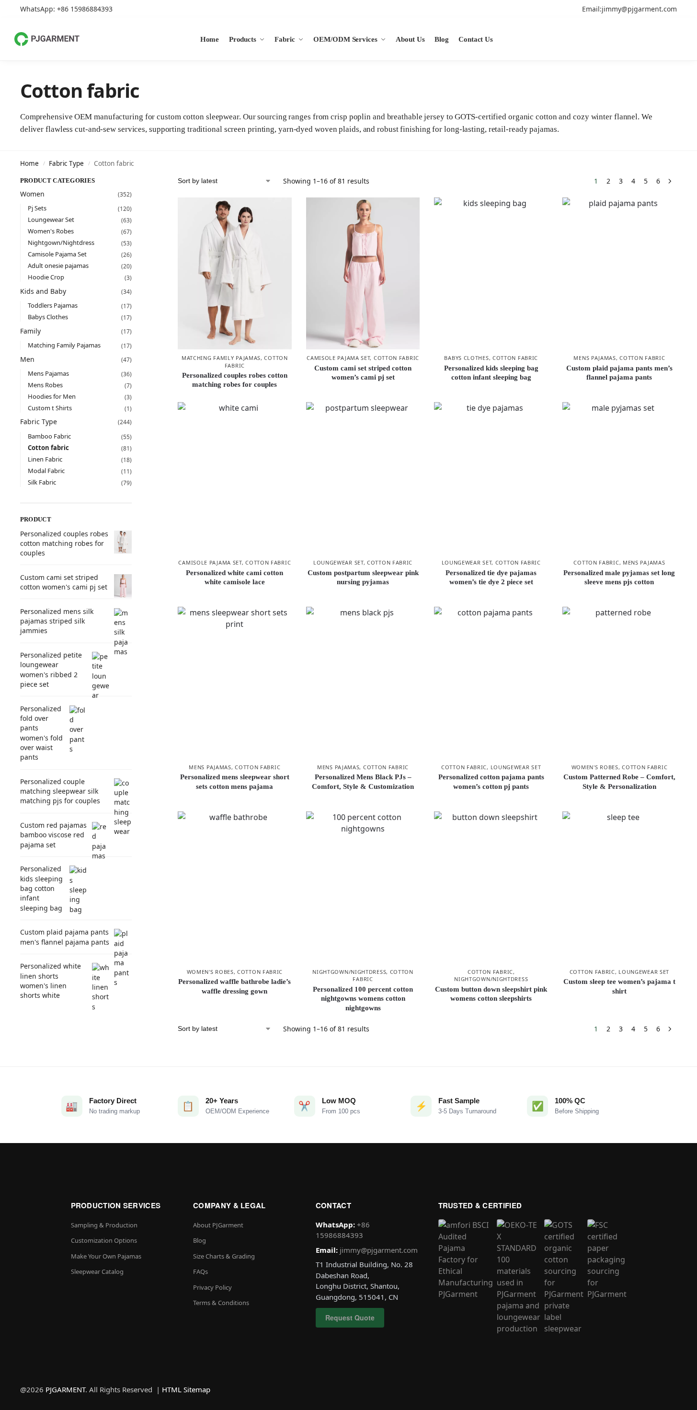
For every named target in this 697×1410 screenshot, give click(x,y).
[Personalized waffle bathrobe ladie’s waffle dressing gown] (235, 887)
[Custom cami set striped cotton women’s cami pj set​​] (363, 273)
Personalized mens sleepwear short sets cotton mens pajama (234, 781)
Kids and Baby (43, 291)
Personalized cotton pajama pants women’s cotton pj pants (491, 781)
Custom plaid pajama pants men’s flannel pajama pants (619, 372)
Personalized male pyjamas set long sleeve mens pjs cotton (619, 577)
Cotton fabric (396, 357)
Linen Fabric (45, 459)
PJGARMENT (65, 1389)
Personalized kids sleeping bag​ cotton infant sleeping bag (491, 372)
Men (27, 359)
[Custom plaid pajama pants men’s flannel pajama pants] (619, 273)
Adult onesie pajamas (58, 265)
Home (29, 163)
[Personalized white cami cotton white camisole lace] (235, 478)
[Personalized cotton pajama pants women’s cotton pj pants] (491, 683)
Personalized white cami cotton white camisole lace (234, 577)
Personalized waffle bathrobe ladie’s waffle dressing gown (234, 986)
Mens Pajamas (594, 357)
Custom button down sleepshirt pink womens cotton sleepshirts (491, 994)
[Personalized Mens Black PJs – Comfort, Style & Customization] (363, 683)
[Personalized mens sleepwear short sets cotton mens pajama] (235, 683)
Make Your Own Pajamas (106, 1256)
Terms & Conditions (221, 1302)
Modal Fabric (46, 470)
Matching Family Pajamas (221, 357)
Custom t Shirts (50, 408)
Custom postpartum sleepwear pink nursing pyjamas (363, 577)
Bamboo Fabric (49, 436)
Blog (199, 1240)
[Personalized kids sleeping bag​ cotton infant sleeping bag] (491, 273)
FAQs (200, 1271)
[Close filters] (134, 182)
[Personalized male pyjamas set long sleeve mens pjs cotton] (619, 478)
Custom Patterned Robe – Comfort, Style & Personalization (619, 781)
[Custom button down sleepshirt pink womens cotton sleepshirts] (491, 887)
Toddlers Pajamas (53, 305)
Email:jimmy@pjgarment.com (629, 8)
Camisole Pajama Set (338, 357)
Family (30, 330)
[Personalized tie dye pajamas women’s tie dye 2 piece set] (491, 478)
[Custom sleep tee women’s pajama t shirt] (619, 887)
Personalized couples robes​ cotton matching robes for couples (234, 380)
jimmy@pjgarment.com (379, 1250)
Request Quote (350, 1317)
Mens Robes (45, 385)
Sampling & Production (104, 1225)
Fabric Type (66, 163)
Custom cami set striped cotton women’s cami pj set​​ (362, 372)
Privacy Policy (212, 1287)
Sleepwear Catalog (97, 1271)
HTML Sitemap (186, 1389)
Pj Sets (37, 208)
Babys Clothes (466, 357)
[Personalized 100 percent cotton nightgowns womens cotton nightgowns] (363, 887)
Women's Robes (594, 767)
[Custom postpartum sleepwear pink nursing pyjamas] (363, 478)
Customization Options (104, 1240)
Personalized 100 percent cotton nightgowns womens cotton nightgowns (363, 998)
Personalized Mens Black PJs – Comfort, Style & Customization (363, 781)
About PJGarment (218, 1225)
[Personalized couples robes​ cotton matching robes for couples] (235, 273)
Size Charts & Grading (224, 1256)
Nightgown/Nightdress (349, 971)
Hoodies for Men (52, 396)
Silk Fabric (42, 482)
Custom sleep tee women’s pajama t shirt (619, 986)
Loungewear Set (338, 562)
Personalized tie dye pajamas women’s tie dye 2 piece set (491, 577)
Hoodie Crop (46, 277)
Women (32, 193)
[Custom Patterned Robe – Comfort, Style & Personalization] (619, 683)
